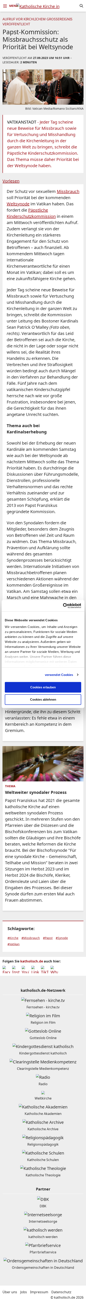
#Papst (48, 938)
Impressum (39, 1292)
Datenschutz (61, 1292)
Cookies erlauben (43, 687)
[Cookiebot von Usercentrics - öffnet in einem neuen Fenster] (63, 605)
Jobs (23, 1292)
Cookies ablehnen (43, 699)
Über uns (10, 1292)
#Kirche (13, 938)
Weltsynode (18, 204)
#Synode (62, 938)
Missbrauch (68, 191)
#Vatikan (14, 944)
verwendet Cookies (59, 675)
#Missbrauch (31, 938)
